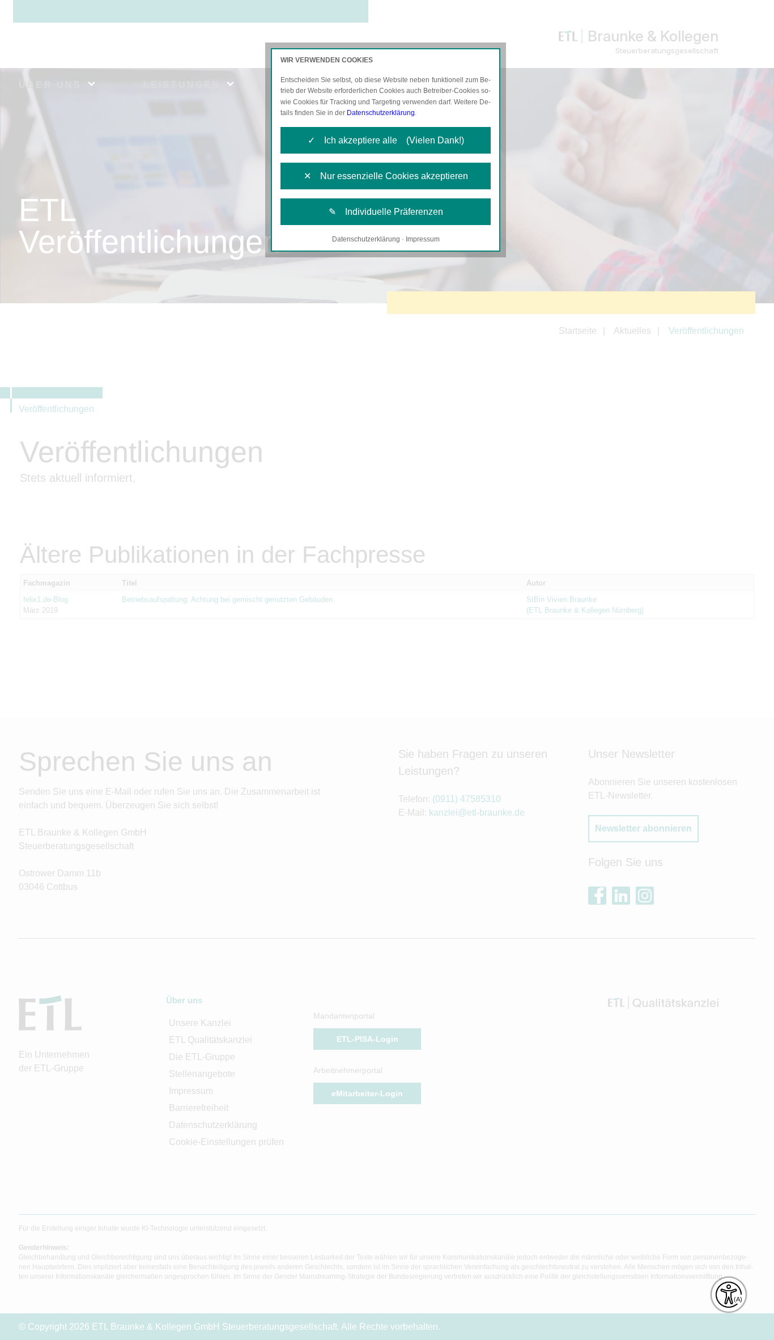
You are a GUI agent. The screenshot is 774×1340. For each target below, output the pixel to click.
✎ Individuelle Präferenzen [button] (386, 212)
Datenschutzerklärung (381, 113)
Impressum (423, 239)
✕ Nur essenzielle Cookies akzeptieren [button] (386, 176)
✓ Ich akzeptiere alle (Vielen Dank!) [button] (386, 140)
